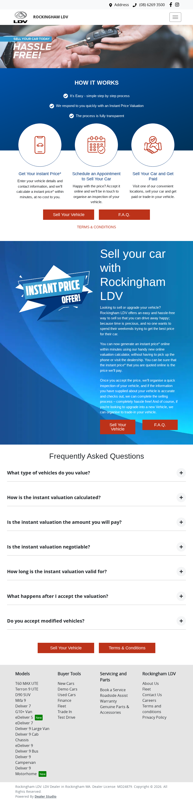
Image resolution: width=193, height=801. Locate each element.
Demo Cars (67, 689)
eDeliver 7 (24, 723)
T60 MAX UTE (26, 683)
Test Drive (66, 717)
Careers (149, 700)
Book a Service (113, 689)
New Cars (66, 683)
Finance (64, 700)
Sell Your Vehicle (68, 214)
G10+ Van (23, 711)
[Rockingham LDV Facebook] (172, 4)
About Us (150, 683)
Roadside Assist (114, 695)
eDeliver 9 (24, 745)
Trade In (65, 711)
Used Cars (67, 694)
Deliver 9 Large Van (32, 728)
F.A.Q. (124, 214)
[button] (175, 17)
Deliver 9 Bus (26, 751)
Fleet (62, 706)
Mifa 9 (20, 700)
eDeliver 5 (24, 717)
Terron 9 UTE (26, 689)
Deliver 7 (23, 706)
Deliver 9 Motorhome (26, 770)
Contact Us (152, 694)
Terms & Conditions (127, 648)
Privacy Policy (154, 717)
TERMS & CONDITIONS (96, 227)
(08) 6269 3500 (151, 4)
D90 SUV (23, 694)
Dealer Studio (45, 796)
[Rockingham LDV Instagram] (178, 4)
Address (121, 4)
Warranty (108, 701)
